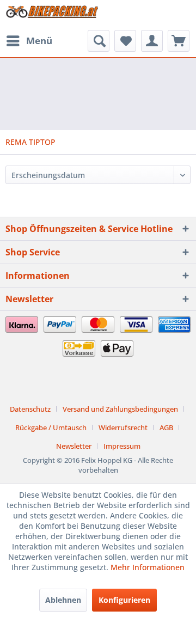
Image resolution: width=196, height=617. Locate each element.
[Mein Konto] (152, 41)
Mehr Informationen (148, 567)
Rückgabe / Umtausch (51, 427)
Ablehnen (63, 600)
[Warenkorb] (178, 41)
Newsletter (73, 446)
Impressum (121, 446)
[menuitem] (29, 41)
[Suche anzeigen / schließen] (98, 41)
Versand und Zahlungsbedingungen (120, 409)
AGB (166, 427)
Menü (39, 40)
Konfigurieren (124, 600)
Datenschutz (30, 409)
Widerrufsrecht (123, 427)
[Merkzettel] (125, 41)
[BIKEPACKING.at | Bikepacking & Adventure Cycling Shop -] (51, 15)
